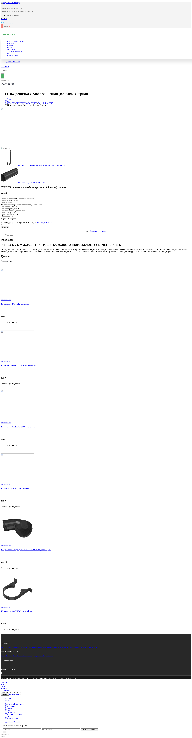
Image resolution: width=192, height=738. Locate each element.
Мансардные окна (21, 647)
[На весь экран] (6, 734)
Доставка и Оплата (12, 62)
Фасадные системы (34, 647)
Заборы (42, 647)
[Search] (2, 75)
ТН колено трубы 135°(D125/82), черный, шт (18, 427)
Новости (50, 656)
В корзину (5, 227)
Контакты (9, 656)
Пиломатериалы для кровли (75, 647)
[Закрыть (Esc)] (2, 734)
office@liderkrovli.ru (13, 15)
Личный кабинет (18, 656)
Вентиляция (10, 706)
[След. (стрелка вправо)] (4, 736)
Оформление (14, 694)
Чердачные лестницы (90, 647)
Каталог (3, 656)
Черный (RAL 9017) (44, 223)
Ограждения (10, 712)
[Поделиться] (4, 734)
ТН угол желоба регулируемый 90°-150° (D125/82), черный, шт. (26, 550)
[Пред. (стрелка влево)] (2, 736)
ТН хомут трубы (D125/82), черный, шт (16, 611)
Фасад (7, 716)
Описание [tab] (9, 235)
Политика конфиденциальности (33, 656)
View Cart (5, 694)
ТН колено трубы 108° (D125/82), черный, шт (19, 365)
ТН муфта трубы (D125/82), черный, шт (16, 488)
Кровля (8, 710)
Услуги (45, 656)
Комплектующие (12, 55)
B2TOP (73, 678)
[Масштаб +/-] (8, 734)
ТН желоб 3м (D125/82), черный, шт (15, 304)
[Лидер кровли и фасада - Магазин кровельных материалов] (10, 3)
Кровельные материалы (8, 647)
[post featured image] (96, 282)
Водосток (63, 647)
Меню (7, 700)
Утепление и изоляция (14, 51)
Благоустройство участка (14, 704)
